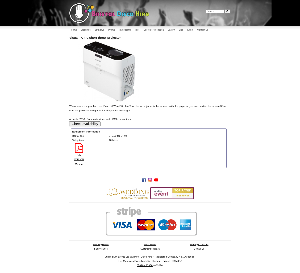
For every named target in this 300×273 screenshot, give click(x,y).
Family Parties (101, 249)
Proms (111, 30)
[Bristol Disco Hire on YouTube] (156, 181)
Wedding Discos (101, 244)
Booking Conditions (199, 244)
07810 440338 (145, 265)
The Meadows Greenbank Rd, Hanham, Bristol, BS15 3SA (150, 261)
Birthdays (99, 30)
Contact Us (202, 30)
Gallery (171, 30)
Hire (137, 30)
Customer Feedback (154, 30)
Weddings (86, 30)
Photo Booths (150, 244)
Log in (190, 30)
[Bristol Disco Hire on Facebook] (144, 181)
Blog (181, 30)
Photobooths (125, 30)
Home (74, 30)
